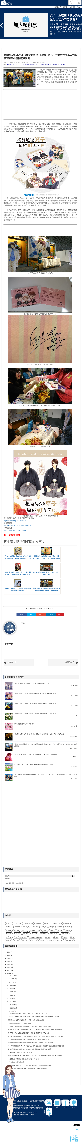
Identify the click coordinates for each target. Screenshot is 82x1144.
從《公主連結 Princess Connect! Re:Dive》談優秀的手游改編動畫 (33, 764)
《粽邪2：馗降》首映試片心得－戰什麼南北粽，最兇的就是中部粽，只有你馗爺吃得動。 (40, 734)
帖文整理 (29, 923)
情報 (67, 927)
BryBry (65, 933)
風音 (68, 930)
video (26, 933)
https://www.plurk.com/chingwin (15, 530)
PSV (47, 937)
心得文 (18, 923)
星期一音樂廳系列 (20, 937)
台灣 (8, 933)
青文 (22, 64)
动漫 (8, 937)
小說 (59, 927)
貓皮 (9, 927)
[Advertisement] (40, 104)
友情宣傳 (9, 64)
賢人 (16, 940)
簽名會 (60, 64)
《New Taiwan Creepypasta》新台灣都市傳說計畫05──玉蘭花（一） (35, 714)
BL (64, 64)
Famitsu (69, 940)
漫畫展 (47, 64)
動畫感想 (67, 923)
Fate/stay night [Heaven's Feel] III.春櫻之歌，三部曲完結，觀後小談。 (35, 754)
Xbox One (54, 933)
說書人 (17, 933)
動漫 (17, 927)
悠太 (34, 933)
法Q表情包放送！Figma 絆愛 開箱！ (25, 724)
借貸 (13, 883)
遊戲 (38, 923)
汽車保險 (17, 883)
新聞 (8, 930)
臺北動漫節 (53, 64)
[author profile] (10, 628)
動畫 (47, 923)
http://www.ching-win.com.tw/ (15, 521)
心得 (72, 937)
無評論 (18, 62)
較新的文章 (12, 662)
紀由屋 (11, 62)
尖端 (45, 930)
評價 (8, 940)
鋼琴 (21, 883)
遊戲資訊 (25, 940)
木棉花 (43, 940)
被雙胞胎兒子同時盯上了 (32, 64)
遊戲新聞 (43, 933)
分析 (51, 940)
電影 (60, 930)
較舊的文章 (69, 662)
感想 (24, 930)
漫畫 (42, 64)
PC (52, 930)
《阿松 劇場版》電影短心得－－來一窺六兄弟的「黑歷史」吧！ (32, 683)
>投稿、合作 (75, 7)
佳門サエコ (16, 64)
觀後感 (26, 927)
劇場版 (64, 937)
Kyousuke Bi (35, 930)
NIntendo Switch (36, 937)
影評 (16, 930)
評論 (55, 937)
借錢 (10, 883)
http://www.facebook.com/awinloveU (17, 525)
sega (60, 940)
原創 (9, 923)
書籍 (52, 927)
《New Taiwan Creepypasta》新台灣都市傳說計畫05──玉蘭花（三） (35, 693)
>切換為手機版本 (60, 7)
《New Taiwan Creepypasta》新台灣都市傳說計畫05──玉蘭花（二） (35, 703)
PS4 (35, 927)
